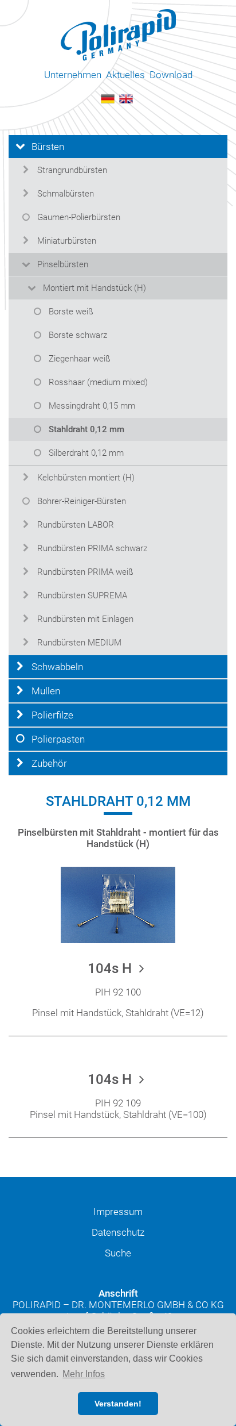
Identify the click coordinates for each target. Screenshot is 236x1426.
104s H (111, 968)
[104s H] (118, 904)
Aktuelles (125, 74)
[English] (126, 97)
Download (171, 74)
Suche (118, 1253)
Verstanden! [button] (118, 1403)
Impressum (118, 1211)
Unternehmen (72, 74)
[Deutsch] (108, 97)
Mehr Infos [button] (83, 1374)
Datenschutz (118, 1232)
